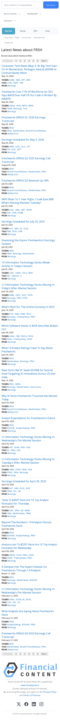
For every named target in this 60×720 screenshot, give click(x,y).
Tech (25, 108)
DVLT (24, 295)
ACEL (17, 146)
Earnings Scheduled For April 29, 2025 (24, 481)
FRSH (18, 105)
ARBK (11, 295)
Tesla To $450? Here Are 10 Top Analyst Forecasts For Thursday (25, 501)
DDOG (24, 336)
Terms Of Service (32, 695)
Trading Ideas (23, 317)
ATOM (18, 599)
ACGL (26, 228)
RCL (15, 491)
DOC (14, 149)
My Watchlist (32, 13)
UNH (9, 513)
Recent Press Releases (36, 130)
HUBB (20, 212)
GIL (19, 491)
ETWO (18, 469)
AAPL (11, 209)
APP (23, 80)
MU (8, 275)
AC (21, 228)
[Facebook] (26, 704)
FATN (30, 295)
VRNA (9, 491)
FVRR (23, 314)
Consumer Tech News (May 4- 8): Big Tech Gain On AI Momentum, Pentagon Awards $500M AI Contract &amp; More (29, 69)
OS (18, 602)
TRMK (28, 513)
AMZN (12, 105)
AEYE (28, 488)
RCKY (14, 231)
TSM (21, 82)
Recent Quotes (10, 13)
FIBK (9, 231)
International (39, 37)
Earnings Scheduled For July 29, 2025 (23, 221)
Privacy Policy (49, 691)
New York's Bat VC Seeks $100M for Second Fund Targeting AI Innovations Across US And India (28, 373)
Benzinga (12, 85)
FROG (30, 336)
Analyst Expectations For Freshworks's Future (28, 418)
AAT (11, 228)
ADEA (11, 599)
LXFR (20, 231)
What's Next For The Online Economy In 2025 (28, 307)
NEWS (30, 105)
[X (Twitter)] (19, 704)
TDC (14, 602)
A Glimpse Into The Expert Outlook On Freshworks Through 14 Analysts (24, 568)
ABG (16, 228)
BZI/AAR (10, 428)
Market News (19, 130)
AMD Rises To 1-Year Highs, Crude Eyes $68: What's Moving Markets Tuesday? (28, 200)
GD (22, 510)
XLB (8, 212)
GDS (18, 450)
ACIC (23, 146)
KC (8, 450)
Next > (44, 60)
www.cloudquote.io (30, 685)
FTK (8, 149)
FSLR (28, 447)
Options (15, 275)
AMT (23, 209)
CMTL (18, 295)
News (17, 37)
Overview (8, 37)
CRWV (18, 273)
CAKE (14, 212)
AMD (18, 80)
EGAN (16, 447)
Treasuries (8, 42)
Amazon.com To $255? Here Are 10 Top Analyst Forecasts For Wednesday (29, 546)
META (24, 105)
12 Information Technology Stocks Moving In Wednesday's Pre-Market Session (28, 438)
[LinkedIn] (34, 704)
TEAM (9, 108)
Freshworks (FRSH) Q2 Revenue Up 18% (25, 180)
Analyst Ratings (22, 428)
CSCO (24, 273)
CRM (18, 336)
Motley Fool (13, 133)
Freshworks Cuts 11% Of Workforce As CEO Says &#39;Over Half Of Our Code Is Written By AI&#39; (29, 95)
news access (35, 387)
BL (24, 599)
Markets (8, 31)
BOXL (28, 599)
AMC (11, 510)
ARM (28, 80)
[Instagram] (41, 704)
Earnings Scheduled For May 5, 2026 (23, 139)
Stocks (22, 31)
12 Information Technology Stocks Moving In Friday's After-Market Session (28, 286)
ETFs (35, 31)
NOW (29, 339)
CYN (9, 602)
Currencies (26, 37)
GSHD (31, 555)
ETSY (11, 314)
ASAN (11, 336)
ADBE (11, 80)
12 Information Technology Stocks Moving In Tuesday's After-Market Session (28, 460)
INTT (19, 149)
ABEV (11, 146)
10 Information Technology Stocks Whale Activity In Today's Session (26, 264)
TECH (28, 314)
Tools (47, 31)
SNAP (15, 82)
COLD (19, 555)
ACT (28, 146)
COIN (9, 82)
